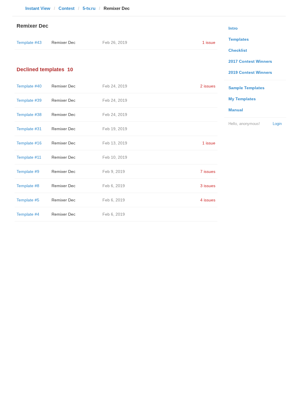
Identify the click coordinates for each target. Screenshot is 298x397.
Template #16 (29, 143)
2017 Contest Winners (250, 61)
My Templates (242, 98)
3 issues (207, 185)
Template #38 (29, 114)
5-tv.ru (89, 8)
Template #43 (29, 42)
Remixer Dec (63, 42)
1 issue (208, 42)
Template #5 (28, 200)
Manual (235, 110)
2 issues (207, 86)
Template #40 (29, 86)
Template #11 (29, 157)
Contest (66, 8)
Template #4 (28, 214)
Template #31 (29, 128)
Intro (233, 28)
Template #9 (28, 171)
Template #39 (29, 100)
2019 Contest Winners (250, 72)
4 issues (207, 200)
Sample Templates (246, 87)
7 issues (207, 171)
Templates (238, 39)
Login (277, 123)
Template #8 (28, 185)
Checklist (237, 50)
